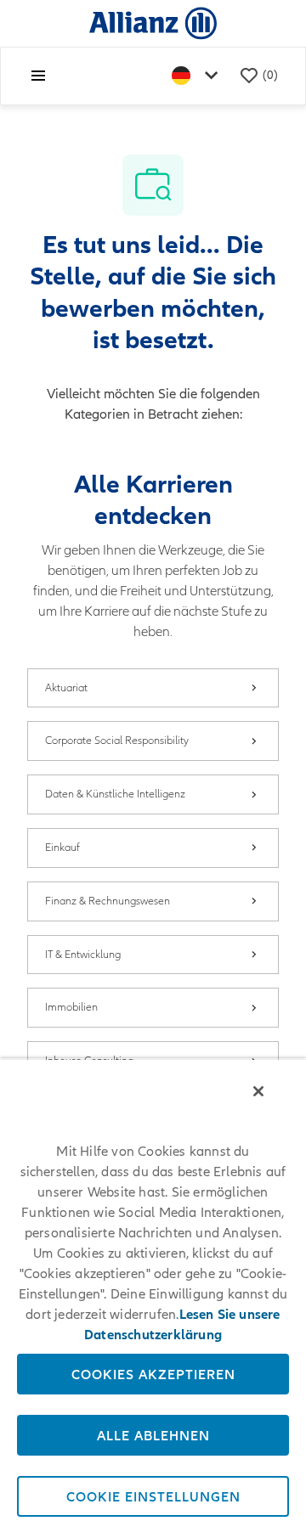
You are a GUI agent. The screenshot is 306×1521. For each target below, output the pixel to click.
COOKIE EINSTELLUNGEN (153, 1496)
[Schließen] (258, 1091)
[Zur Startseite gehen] (153, 22)
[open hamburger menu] (38, 75)
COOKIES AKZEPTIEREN (153, 1374)
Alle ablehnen (153, 1435)
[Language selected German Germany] (198, 76)
